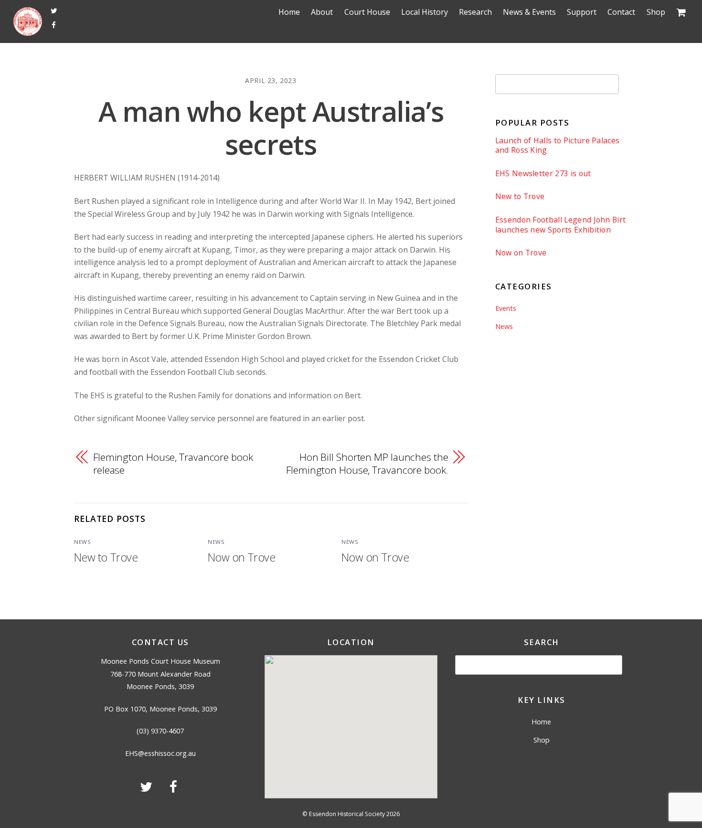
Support (581, 12)
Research (475, 12)
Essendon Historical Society (347, 814)
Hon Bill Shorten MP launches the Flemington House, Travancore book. (367, 463)
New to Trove (106, 557)
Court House (367, 12)
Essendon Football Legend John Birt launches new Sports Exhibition (560, 224)
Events (505, 308)
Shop (656, 12)
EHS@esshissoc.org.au (160, 753)
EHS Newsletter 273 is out (543, 174)
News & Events (529, 12)
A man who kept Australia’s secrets (271, 127)
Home (289, 12)
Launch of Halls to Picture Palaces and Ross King (557, 145)
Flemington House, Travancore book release (173, 463)
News (82, 541)
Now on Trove (241, 557)
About (322, 12)
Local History (424, 12)
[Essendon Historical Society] (27, 32)
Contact (621, 12)
